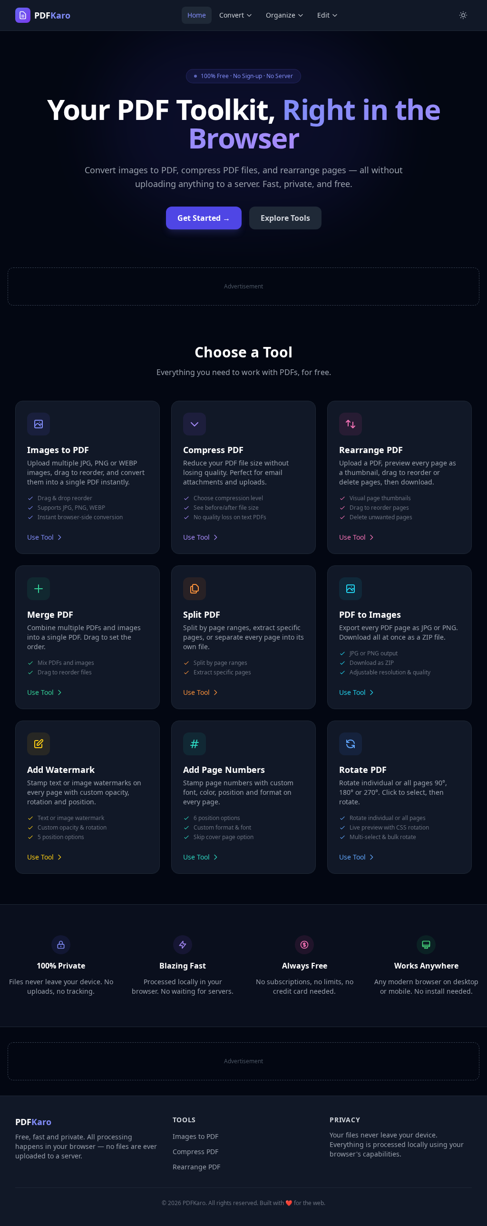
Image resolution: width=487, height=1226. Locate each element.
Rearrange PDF (196, 1166)
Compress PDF (195, 1151)
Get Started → (203, 218)
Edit (323, 15)
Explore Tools (285, 218)
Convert (231, 15)
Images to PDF (195, 1136)
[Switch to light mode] (463, 15)
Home (196, 15)
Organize (280, 15)
